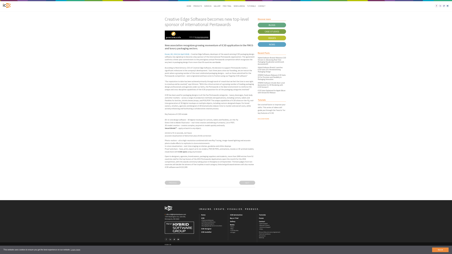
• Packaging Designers (207, 224)
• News (232, 227)
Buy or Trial (234, 218)
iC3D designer (206, 229)
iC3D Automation (236, 215)
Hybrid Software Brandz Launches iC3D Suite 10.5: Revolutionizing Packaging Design (270, 69)
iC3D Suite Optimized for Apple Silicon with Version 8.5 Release (271, 91)
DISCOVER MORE (263, 119)
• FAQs (261, 229)
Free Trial (227, 6)
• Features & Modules (207, 220)
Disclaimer (262, 236)
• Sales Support (263, 223)
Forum (261, 218)
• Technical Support (264, 227)
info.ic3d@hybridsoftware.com (176, 214)
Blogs (272, 25)
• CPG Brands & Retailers (208, 222)
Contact (261, 6)
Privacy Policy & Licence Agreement (269, 232)
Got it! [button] (440, 250)
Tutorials (251, 6)
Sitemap (261, 237)
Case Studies (272, 31)
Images (272, 37)
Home (189, 6)
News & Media (239, 6)
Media (232, 225)
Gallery (217, 6)
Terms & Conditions (264, 234)
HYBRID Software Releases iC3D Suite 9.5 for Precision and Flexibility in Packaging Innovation (272, 77)
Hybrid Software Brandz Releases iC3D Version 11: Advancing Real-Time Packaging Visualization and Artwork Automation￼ (272, 61)
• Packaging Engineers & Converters (211, 226)
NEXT (247, 183)
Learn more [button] (75, 250)
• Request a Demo (264, 225)
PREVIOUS (173, 183)
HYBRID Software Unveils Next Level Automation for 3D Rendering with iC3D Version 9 (271, 85)
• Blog (231, 229)
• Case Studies (234, 230)
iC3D (202, 218)
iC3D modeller (206, 232)
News (272, 44)
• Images (232, 232)
